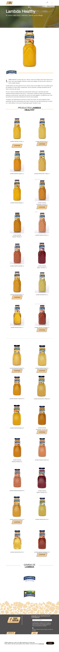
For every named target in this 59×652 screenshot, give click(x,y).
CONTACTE (10, 633)
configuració (41, 643)
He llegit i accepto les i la (42, 630)
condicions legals (44, 629)
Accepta (50, 643)
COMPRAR (17, 146)
